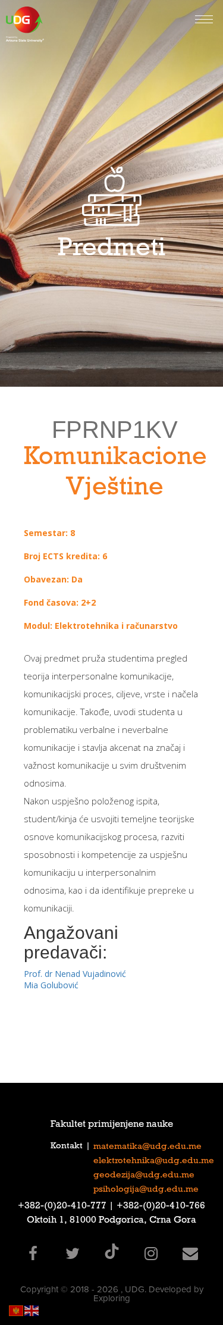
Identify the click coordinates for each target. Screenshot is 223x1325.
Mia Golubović (51, 985)
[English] (32, 1309)
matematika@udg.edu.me (147, 1147)
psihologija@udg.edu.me (146, 1190)
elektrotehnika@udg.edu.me (153, 1161)
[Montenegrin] (16, 1309)
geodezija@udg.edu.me (143, 1175)
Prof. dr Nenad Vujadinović (75, 973)
